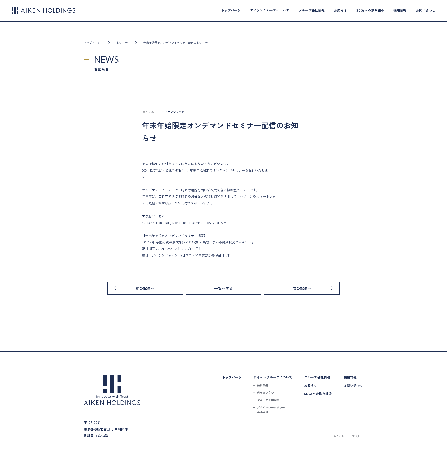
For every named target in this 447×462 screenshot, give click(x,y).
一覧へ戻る (223, 288)
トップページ (231, 10)
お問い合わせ (425, 10)
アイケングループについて (269, 10)
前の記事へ (145, 288)
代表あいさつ (265, 392)
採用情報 (399, 10)
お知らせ (340, 10)
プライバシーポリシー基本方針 (271, 409)
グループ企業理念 (268, 400)
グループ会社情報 (311, 10)
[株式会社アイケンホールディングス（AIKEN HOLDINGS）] (43, 10)
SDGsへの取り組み (370, 10)
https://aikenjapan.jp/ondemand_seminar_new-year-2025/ (185, 222)
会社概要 (262, 385)
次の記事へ (302, 288)
